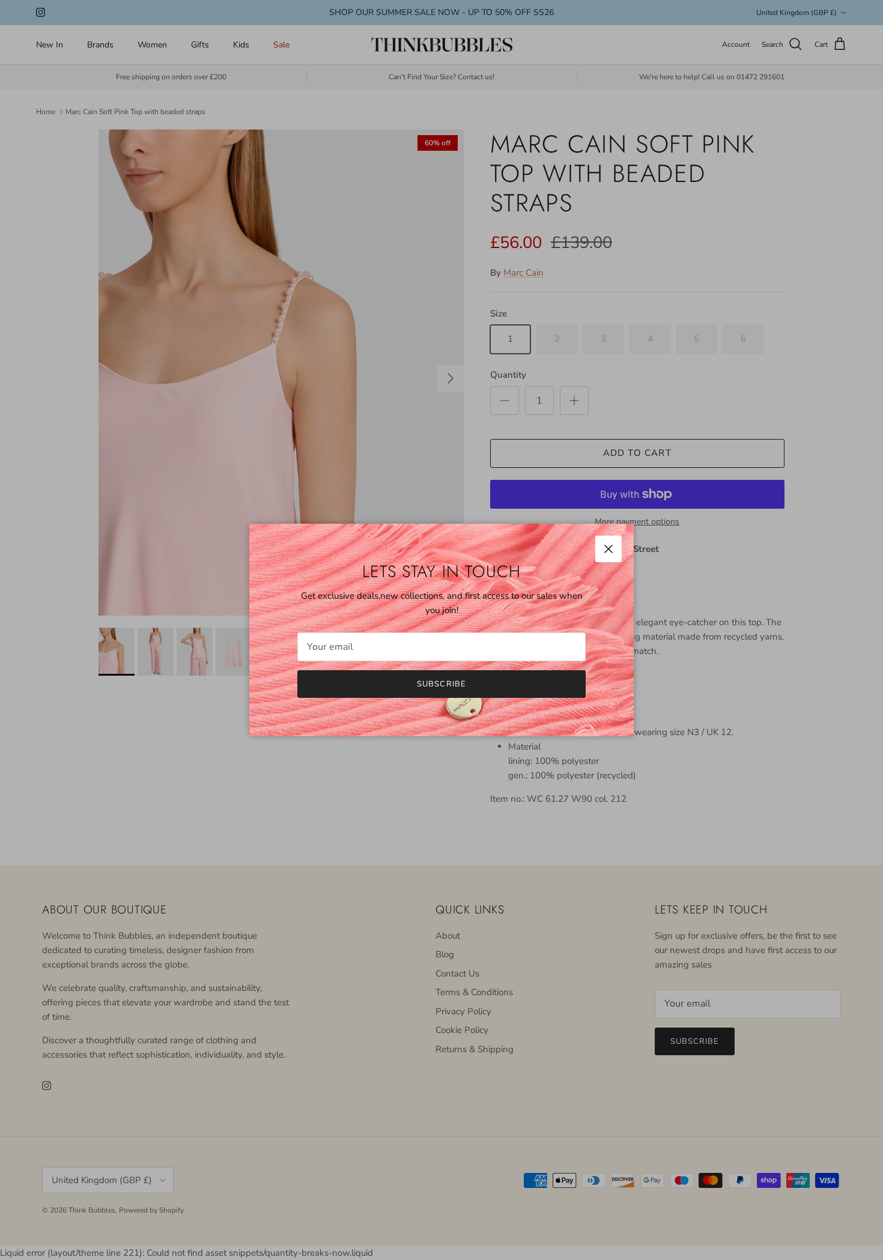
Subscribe (441, 684)
